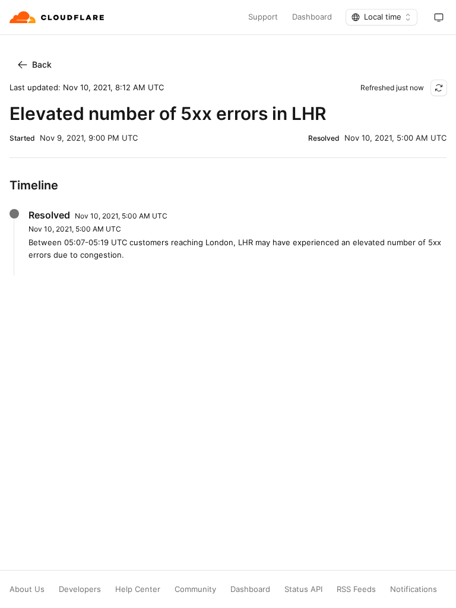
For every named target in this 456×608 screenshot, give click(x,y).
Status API (303, 589)
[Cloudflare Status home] (58, 17)
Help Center (137, 589)
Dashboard (312, 16)
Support (263, 16)
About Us (27, 589)
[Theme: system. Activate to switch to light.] (438, 17)
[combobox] (381, 17)
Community (195, 589)
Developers (80, 589)
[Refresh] (438, 88)
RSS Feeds (356, 589)
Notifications (413, 589)
